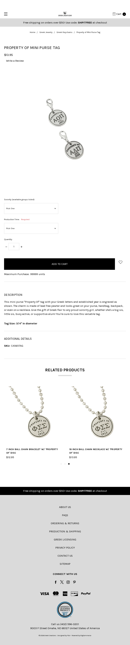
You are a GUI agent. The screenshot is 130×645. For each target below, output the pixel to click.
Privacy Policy (65, 547)
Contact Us (65, 555)
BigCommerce (85, 636)
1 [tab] (61, 464)
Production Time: (16, 219)
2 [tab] (65, 464)
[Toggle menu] (4, 14)
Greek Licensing (65, 539)
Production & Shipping (65, 531)
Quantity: (8, 239)
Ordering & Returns (65, 523)
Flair (69, 636)
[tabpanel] (96, 423)
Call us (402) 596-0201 (65, 624)
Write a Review (15, 60)
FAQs (65, 515)
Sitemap (65, 563)
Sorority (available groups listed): (19, 199)
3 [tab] (69, 464)
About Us (65, 507)
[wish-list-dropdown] (120, 262)
